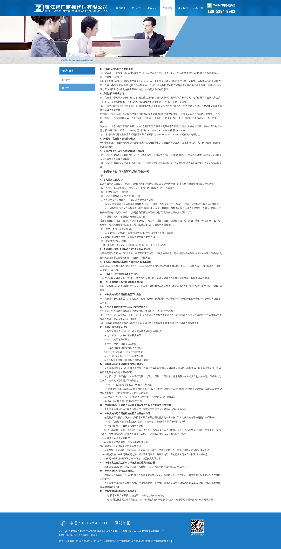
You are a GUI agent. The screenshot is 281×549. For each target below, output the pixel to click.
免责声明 (85, 535)
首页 (71, 60)
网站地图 (122, 523)
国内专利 (89, 60)
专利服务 (79, 60)
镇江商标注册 (124, 541)
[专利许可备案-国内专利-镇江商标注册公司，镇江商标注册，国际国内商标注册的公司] (72, 8)
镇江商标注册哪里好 (161, 541)
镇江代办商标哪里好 (106, 541)
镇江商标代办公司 (87, 541)
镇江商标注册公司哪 (140, 541)
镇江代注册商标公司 (68, 541)
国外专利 (66, 87)
